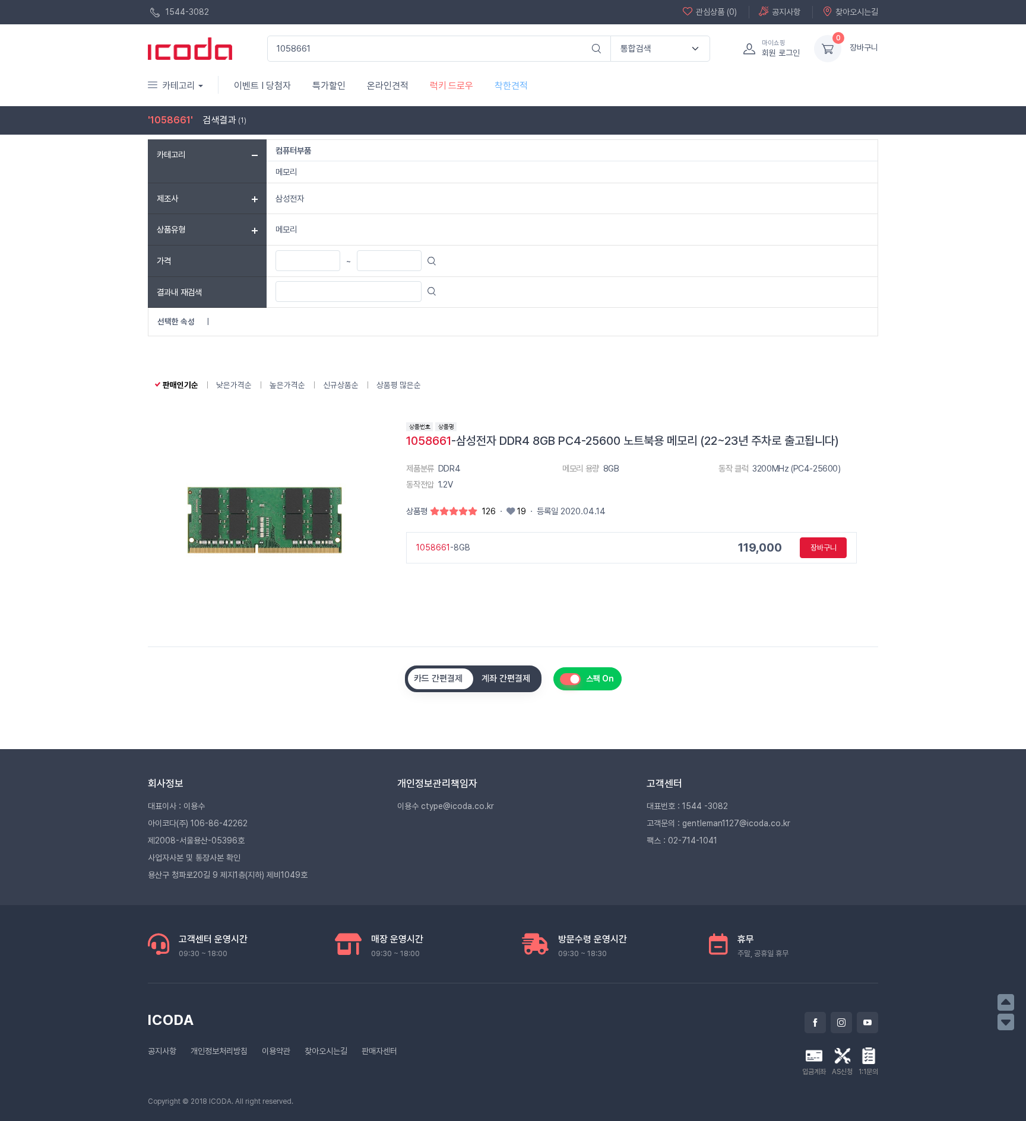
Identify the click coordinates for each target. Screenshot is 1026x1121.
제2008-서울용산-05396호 (196, 840)
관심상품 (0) (716, 12)
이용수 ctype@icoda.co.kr (445, 806)
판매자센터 (379, 1051)
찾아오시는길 (856, 12)
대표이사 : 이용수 (176, 806)
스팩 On (600, 678)
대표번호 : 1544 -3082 (687, 806)
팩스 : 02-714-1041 (682, 840)
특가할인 (329, 85)
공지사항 (786, 12)
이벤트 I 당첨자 (262, 85)
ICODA (171, 1019)
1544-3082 (186, 12)
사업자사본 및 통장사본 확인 (194, 857)
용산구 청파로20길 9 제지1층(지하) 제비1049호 (228, 875)
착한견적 (511, 85)
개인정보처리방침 (219, 1051)
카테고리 (178, 85)
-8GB (443, 547)
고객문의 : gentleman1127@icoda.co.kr (718, 823)
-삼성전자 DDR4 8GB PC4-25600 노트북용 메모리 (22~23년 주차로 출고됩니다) (622, 441)
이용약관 (276, 1051)
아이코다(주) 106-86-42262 (198, 823)
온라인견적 (387, 85)
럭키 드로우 (451, 85)
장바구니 (864, 47)
